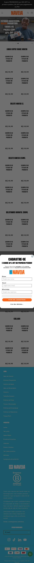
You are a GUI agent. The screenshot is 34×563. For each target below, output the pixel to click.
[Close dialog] (32, 256)
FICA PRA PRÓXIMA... (16, 304)
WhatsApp (5, 289)
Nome (4, 276)
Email (4, 283)
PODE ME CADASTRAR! (17, 299)
